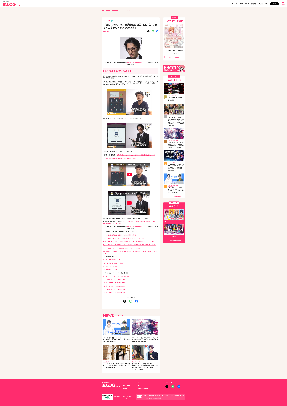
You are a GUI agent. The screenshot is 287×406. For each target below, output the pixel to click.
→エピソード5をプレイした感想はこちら (114, 289)
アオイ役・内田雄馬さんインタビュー (113, 260)
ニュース (234, 3)
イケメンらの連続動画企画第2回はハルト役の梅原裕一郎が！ (119, 158)
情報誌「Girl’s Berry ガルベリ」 (136, 62)
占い (266, 3)
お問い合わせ (117, 396)
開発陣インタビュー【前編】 (111, 266)
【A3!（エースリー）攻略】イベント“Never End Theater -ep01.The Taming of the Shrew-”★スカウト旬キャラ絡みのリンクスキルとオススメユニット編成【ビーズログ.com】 (176, 121)
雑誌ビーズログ (244, 3)
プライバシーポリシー (128, 396)
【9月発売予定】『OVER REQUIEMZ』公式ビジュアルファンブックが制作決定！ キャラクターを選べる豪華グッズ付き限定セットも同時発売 (176, 167)
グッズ (261, 3)
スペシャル (108, 10)
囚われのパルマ (115, 10)
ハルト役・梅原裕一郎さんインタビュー (114, 263)
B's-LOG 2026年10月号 (174, 51)
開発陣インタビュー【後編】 (111, 270)
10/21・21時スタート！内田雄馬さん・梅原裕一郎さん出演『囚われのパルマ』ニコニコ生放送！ (129, 241)
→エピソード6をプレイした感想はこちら (114, 293)
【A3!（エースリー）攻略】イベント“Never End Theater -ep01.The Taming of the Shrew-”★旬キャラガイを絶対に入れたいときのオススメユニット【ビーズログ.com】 (145, 366)
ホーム (103, 10)
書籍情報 (253, 3)
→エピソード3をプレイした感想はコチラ (114, 283)
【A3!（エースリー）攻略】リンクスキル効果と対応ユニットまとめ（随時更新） (176, 99)
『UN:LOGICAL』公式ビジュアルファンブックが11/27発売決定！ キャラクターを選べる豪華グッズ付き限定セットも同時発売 (145, 339)
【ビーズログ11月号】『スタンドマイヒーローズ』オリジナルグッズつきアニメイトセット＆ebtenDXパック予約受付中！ (116, 339)
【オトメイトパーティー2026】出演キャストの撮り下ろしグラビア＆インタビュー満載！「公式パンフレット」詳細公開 (116, 365)
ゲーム (113, 20)
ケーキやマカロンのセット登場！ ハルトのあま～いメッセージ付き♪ (121, 248)
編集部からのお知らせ (143, 388)
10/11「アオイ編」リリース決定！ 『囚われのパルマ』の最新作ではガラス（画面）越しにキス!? (129, 245)
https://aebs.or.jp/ (157, 398)
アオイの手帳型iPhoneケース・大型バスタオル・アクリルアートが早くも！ (123, 238)
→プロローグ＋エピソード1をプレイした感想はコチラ (118, 276)
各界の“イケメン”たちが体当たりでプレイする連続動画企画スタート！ (136, 155)
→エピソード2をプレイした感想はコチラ (114, 279)
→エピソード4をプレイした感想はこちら (114, 286)
